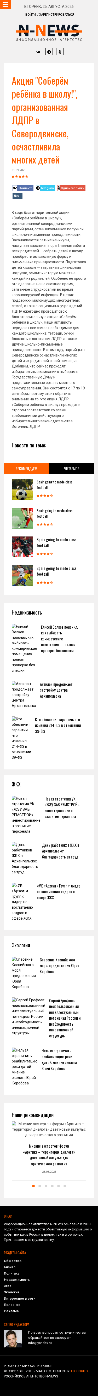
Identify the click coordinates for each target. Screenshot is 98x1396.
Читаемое (71, 468)
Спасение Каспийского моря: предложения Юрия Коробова (59, 965)
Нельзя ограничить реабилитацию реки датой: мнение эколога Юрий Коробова (59, 1059)
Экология (11, 1292)
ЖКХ (7, 1286)
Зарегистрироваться (56, 14)
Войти (30, 14)
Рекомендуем (26, 468)
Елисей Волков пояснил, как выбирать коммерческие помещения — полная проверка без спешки (59, 638)
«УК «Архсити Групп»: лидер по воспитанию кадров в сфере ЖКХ (58, 891)
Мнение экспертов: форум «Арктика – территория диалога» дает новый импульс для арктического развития (49, 1154)
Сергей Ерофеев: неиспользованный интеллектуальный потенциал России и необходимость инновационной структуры (64, 1017)
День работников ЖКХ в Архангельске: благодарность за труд (60, 851)
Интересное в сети (19, 1298)
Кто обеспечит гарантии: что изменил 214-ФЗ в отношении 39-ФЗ (58, 725)
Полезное (12, 1305)
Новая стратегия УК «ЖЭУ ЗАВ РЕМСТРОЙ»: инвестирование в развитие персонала (62, 807)
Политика (11, 1273)
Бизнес (10, 1267)
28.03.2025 (49, 1171)
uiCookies (79, 1371)
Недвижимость (17, 1280)
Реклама (11, 1311)
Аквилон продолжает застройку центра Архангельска (56, 690)
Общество (12, 1261)
